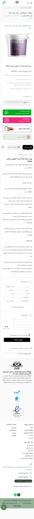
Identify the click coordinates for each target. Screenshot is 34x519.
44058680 (23, 473)
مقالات (31, 428)
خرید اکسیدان (30, 448)
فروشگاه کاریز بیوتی (28, 430)
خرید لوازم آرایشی (29, 456)
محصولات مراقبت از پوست (27, 458)
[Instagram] (18, 494)
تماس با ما (30, 438)
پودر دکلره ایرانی (27, 16)
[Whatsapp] (15, 494)
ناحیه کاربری (13, 428)
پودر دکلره (12, 13)
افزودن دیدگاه (18, 340)
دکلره (17, 13)
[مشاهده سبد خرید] (3, 3)
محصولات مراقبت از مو (28, 453)
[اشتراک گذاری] (28, 38)
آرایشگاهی (23, 13)
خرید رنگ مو (30, 445)
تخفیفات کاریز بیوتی (28, 433)
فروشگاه (30, 13)
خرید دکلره (30, 450)
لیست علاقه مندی (12, 430)
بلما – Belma (10, 287)
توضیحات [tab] (26, 147)
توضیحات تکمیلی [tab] (12, 147)
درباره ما (31, 435)
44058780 (23, 477)
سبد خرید (14, 433)
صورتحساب (14, 436)
